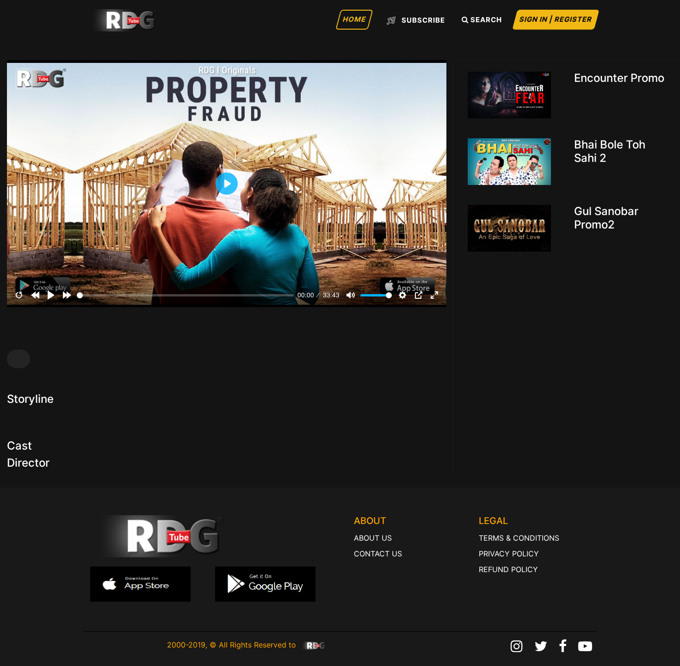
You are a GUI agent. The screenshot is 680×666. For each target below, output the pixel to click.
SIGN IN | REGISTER (556, 19)
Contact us (378, 553)
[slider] (185, 295)
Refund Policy (508, 569)
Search (485, 19)
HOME (354, 19)
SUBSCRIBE (422, 19)
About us (373, 538)
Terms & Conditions (519, 538)
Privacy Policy (509, 553)
